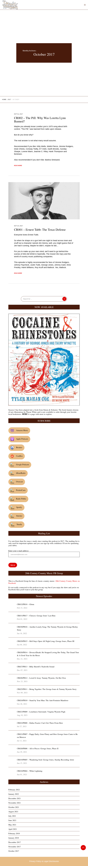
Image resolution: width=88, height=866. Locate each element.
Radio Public (21, 498)
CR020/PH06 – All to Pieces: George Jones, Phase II (37, 748)
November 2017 (14, 846)
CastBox (19, 456)
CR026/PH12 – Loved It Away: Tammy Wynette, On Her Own (41, 678)
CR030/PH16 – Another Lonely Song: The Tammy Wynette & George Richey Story (47, 628)
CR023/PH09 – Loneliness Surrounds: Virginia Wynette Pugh (41, 711)
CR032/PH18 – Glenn (25, 604)
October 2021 (13, 807)
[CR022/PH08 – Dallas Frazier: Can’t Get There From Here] (11, 724)
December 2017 (14, 842)
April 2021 (12, 829)
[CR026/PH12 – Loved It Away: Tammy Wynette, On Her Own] (11, 679)
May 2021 (12, 825)
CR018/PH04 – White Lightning (29, 771)
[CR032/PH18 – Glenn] (11, 606)
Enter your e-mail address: (18, 550)
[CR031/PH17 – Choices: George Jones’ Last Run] (11, 617)
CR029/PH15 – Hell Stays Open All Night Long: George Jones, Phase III (45, 641)
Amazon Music (22, 430)
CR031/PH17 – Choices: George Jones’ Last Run (36, 615)
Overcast (19, 481)
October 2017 (13, 851)
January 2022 (13, 794)
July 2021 (12, 816)
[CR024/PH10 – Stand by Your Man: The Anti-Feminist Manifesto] (11, 702)
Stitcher (19, 515)
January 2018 (13, 838)
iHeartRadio (21, 473)
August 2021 (13, 811)
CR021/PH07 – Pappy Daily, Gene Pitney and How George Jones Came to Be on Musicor (47, 735)
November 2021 (14, 803)
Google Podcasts (22, 464)
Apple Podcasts (22, 438)
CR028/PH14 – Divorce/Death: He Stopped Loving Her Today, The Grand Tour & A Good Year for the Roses (48, 654)
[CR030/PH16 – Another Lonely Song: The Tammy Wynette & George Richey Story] (11, 630)
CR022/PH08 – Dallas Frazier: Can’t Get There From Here (40, 723)
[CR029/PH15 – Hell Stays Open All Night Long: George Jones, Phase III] (11, 643)
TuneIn (19, 524)
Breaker (19, 447)
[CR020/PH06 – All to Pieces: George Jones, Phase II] (11, 750)
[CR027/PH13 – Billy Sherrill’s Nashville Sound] (11, 668)
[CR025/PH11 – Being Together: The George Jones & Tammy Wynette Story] (11, 691)
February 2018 (14, 833)
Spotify (19, 507)
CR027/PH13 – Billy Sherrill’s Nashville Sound (35, 666)
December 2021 (14, 798)
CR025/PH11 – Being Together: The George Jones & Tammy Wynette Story (47, 689)
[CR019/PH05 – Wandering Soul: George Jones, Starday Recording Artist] (11, 761)
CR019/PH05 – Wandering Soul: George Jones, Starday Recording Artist (45, 759)
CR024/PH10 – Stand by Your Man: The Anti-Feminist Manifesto (42, 700)
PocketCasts (21, 490)
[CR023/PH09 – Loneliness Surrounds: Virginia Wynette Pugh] (11, 713)
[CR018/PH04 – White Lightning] (11, 772)
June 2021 (12, 820)
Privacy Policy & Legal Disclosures (44, 861)
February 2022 (14, 790)
